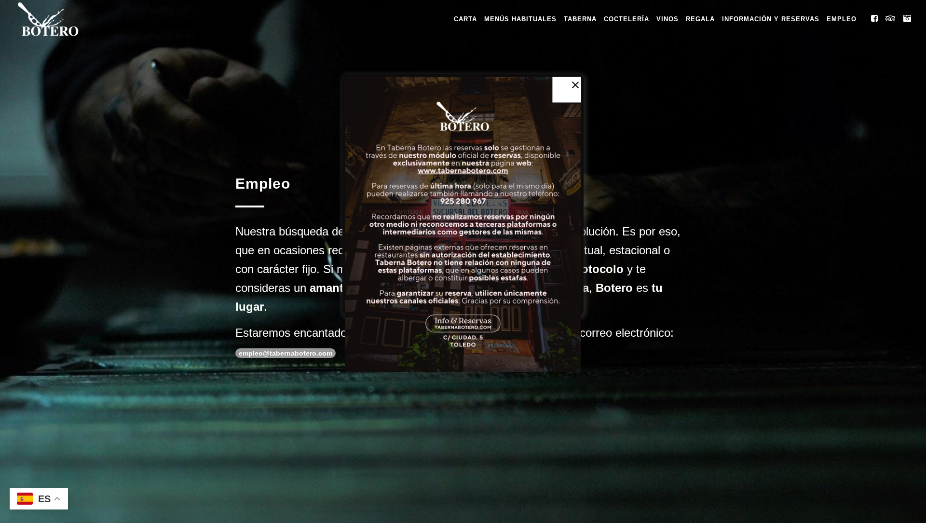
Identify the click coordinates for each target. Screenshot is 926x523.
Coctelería (626, 19)
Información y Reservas (770, 19)
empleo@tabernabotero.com (285, 353)
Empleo (842, 19)
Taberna (580, 19)
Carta (465, 19)
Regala (700, 19)
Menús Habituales (520, 19)
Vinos (667, 19)
